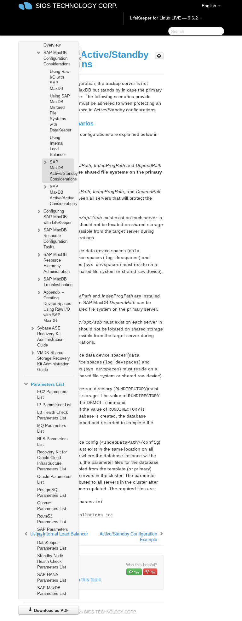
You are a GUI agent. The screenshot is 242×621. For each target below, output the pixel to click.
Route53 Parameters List (51, 519)
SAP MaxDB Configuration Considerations (57, 58)
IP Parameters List (54, 404)
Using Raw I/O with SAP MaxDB (59, 80)
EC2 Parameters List (52, 394)
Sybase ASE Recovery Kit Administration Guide (50, 336)
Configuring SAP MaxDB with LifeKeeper (57, 217)
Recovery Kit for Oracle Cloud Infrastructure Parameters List (52, 460)
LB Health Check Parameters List (52, 415)
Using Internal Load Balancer (58, 146)
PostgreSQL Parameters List (51, 492)
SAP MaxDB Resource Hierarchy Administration (56, 263)
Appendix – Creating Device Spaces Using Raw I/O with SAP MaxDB (57, 306)
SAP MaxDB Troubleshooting (57, 282)
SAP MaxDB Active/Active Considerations (61, 195)
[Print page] (159, 56)
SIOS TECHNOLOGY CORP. (76, 5)
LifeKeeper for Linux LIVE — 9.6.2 (164, 17)
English (209, 5)
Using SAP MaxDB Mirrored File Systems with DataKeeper (60, 113)
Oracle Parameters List (54, 479)
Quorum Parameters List (51, 506)
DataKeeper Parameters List (51, 545)
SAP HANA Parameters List (51, 577)
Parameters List (47, 384)
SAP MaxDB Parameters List (51, 590)
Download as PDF (51, 610)
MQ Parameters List (51, 428)
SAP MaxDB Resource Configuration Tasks (55, 238)
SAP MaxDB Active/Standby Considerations (61, 170)
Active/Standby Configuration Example (128, 536)
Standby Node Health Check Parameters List (51, 561)
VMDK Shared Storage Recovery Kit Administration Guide (53, 361)
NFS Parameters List (52, 441)
